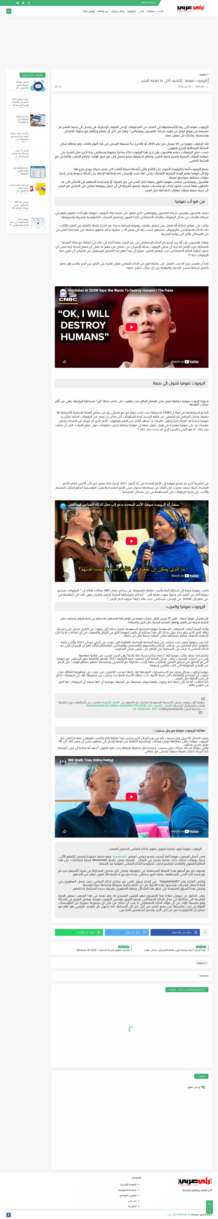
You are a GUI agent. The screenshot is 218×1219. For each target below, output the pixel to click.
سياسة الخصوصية (127, 1190)
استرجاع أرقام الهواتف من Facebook (22, 119)
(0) (56, 86)
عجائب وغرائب (118, 11)
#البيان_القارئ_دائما (159, 705)
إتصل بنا (132, 1206)
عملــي (141, 11)
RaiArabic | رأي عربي (177, 1214)
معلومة (151, 11)
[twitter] (23, 3)
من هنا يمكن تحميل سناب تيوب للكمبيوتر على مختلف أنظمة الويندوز (19, 191)
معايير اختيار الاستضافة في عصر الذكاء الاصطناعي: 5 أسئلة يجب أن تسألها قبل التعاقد (19, 225)
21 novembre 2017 (145, 709)
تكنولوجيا (131, 11)
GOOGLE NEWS (148, 3)
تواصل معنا (89, 11)
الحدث (160, 11)
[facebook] (29, 3)
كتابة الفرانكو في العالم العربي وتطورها (20, 170)
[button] (175, 932)
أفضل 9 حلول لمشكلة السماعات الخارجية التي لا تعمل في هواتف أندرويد (19, 156)
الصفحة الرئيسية (128, 1184)
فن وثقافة (102, 11)
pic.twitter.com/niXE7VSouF (124, 705)
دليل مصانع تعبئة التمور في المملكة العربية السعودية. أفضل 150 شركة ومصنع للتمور (20, 105)
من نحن (132, 1200)
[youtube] (17, 3)
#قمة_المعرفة (110, 702)
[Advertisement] (109, 43)
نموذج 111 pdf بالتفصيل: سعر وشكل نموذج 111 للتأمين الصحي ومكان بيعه (20, 208)
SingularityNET (119, 856)
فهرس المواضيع (128, 1195)
